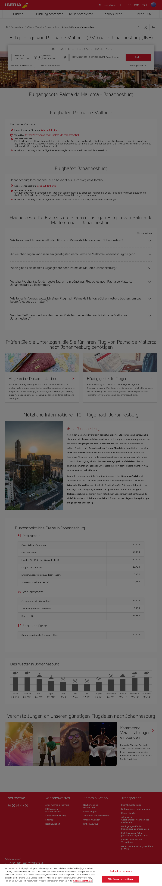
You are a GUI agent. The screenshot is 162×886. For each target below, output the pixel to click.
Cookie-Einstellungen (120, 871)
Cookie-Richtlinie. (82, 880)
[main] (81, 875)
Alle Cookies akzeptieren (121, 879)
